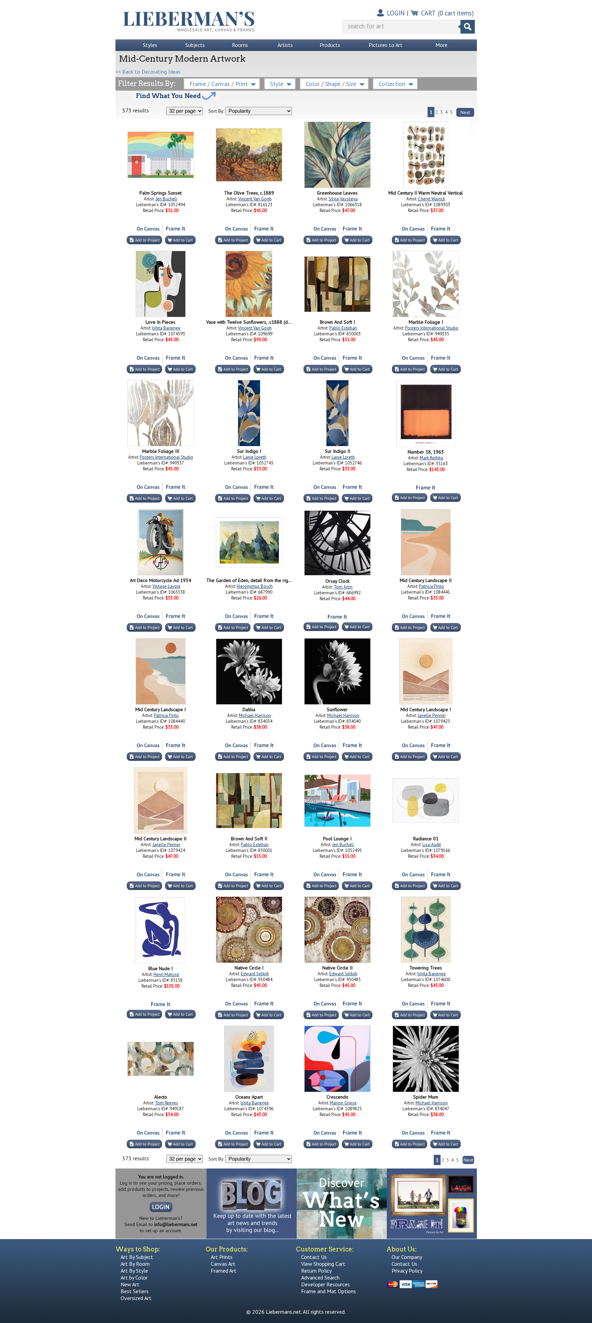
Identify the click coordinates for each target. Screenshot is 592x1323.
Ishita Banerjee (166, 328)
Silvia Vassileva (343, 199)
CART (428, 13)
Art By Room (135, 1263)
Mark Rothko (431, 458)
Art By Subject (137, 1256)
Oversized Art (136, 1298)
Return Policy (316, 1270)
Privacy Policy (407, 1270)
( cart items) (456, 13)
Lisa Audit (431, 845)
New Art (130, 1284)
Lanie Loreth (255, 457)
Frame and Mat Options (328, 1291)
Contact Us (314, 1256)
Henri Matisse (166, 974)
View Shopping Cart (323, 1263)
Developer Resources (325, 1284)
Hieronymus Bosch (255, 586)
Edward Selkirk (255, 974)
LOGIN (396, 13)
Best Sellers (135, 1291)
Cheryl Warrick (431, 199)
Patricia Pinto (431, 586)
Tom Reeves (166, 1103)
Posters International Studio (431, 328)
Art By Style (134, 1270)
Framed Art (223, 1270)
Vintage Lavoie (166, 586)
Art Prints (222, 1256)
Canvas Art (223, 1263)
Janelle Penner (432, 715)
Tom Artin (343, 587)
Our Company (407, 1256)
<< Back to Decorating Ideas (148, 71)
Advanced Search (320, 1277)
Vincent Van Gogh (255, 199)
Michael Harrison (255, 715)
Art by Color (134, 1277)
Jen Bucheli (166, 199)
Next (465, 112)
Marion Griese (343, 1103)
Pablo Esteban (343, 328)
